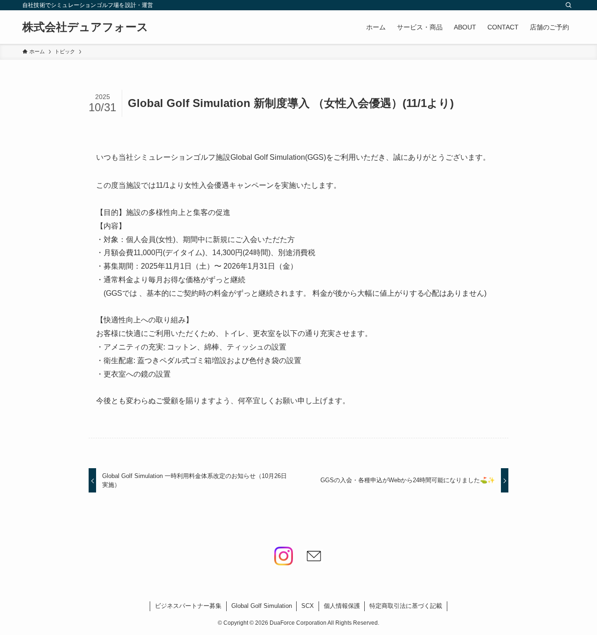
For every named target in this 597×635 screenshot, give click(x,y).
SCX (307, 605)
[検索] (568, 5)
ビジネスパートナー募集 (188, 605)
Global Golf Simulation (261, 605)
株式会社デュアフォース (85, 27)
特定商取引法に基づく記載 (405, 605)
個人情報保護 (342, 605)
